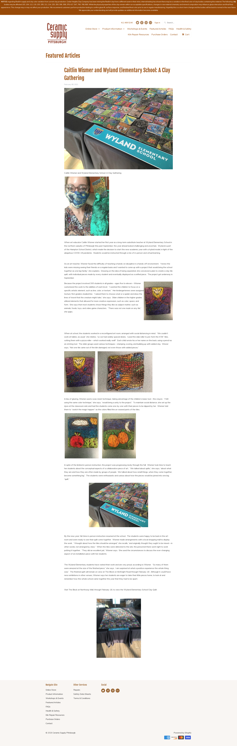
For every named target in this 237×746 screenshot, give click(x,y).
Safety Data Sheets (82, 694)
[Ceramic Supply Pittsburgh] (57, 32)
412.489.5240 (127, 22)
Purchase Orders (159, 34)
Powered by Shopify (182, 733)
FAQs (171, 28)
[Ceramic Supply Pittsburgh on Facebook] (141, 22)
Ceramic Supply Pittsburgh (64, 733)
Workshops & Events (137, 28)
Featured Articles (158, 28)
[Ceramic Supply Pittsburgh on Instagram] (146, 22)
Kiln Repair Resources (138, 34)
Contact (174, 34)
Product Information (112, 28)
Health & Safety (183, 28)
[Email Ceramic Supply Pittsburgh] (150, 22)
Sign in (157, 22)
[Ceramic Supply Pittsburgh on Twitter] (137, 22)
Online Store (91, 28)
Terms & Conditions (81, 698)
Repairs (76, 690)
